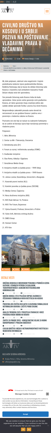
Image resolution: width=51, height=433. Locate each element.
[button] (47, 394)
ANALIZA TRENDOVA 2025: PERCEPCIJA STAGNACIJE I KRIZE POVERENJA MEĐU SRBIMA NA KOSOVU (23, 313)
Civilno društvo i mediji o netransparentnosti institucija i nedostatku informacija (25, 329)
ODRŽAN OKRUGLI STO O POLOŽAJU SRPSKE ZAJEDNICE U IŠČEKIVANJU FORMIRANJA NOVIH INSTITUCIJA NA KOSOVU (23, 297)
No (29, 429)
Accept (25, 414)
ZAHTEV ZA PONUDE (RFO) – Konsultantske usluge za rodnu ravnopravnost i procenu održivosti (25, 321)
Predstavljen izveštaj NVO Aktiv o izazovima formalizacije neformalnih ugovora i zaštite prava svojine (25, 305)
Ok (23, 429)
